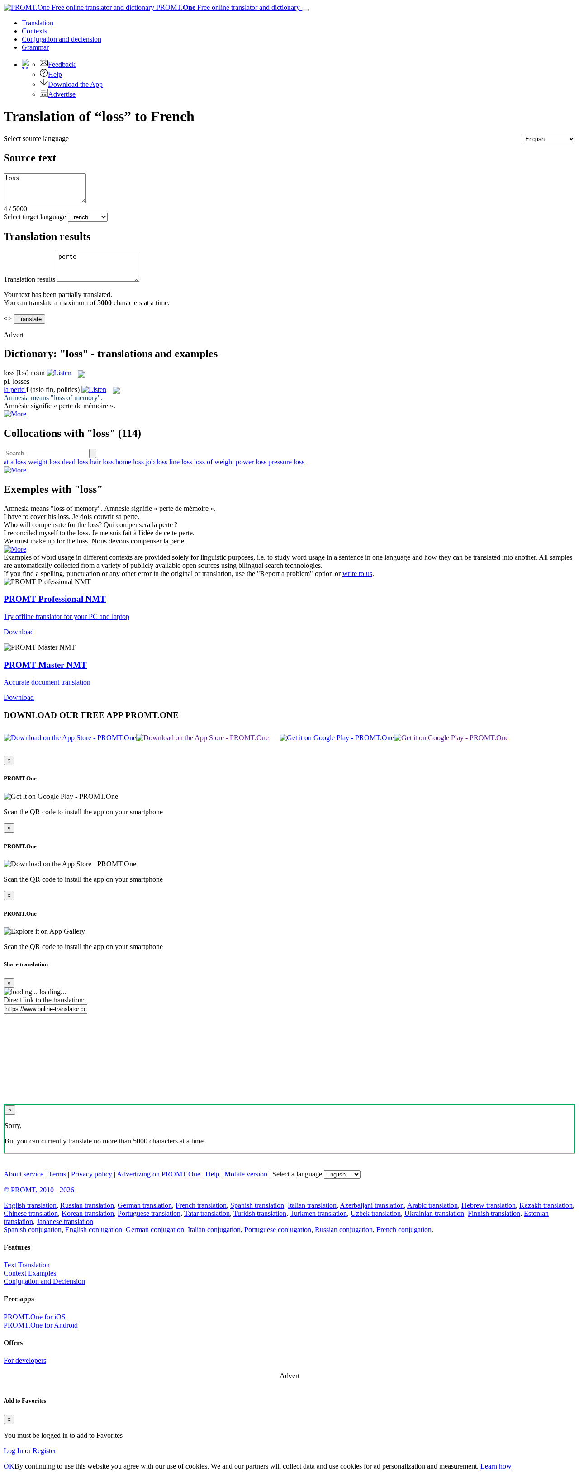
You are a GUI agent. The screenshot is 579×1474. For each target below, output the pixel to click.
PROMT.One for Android (41, 1325)
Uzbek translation (376, 1213)
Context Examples (30, 1273)
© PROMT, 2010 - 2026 (39, 1190)
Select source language (36, 138)
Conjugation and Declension (44, 1281)
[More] (15, 470)
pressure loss (286, 462)
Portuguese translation (149, 1213)
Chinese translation (31, 1213)
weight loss (44, 462)
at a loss (15, 462)
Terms (57, 1174)
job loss (156, 462)
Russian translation (87, 1205)
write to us (357, 573)
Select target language (35, 217)
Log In (13, 1451)
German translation (145, 1205)
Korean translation (88, 1213)
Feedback (62, 64)
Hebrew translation (488, 1205)
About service (23, 1174)
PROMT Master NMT (45, 665)
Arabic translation (432, 1205)
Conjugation (61, 39)
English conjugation (93, 1229)
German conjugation (155, 1229)
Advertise (62, 94)
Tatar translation (207, 1213)
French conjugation (404, 1229)
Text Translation (27, 1265)
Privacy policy (91, 1174)
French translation (201, 1205)
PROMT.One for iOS (35, 1317)
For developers (25, 1360)
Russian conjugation (344, 1229)
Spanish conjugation (33, 1229)
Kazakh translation (546, 1205)
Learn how (496, 1466)
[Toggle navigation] (305, 10)
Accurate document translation (47, 682)
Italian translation (312, 1205)
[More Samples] (15, 414)
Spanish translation (257, 1205)
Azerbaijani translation (372, 1205)
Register (44, 1451)
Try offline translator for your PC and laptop (66, 616)
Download (19, 632)
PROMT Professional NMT (55, 599)
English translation (30, 1205)
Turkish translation (259, 1213)
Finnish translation (494, 1213)
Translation (37, 23)
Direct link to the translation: (44, 1000)
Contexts (34, 31)
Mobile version (245, 1174)
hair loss (102, 462)
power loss (251, 462)
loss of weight (214, 462)
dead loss (75, 462)
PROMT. (227, 7)
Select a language (297, 1174)
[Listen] (59, 373)
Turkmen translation (318, 1213)
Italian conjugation (214, 1229)
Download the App (75, 84)
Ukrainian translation (434, 1213)
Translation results (29, 279)
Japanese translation (65, 1221)
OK (9, 1466)
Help (55, 74)
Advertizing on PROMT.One (158, 1174)
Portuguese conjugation (277, 1229)
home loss (129, 462)
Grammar (35, 47)
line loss (180, 462)
